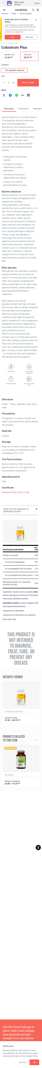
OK (34, 1062)
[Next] (36, 740)
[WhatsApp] (16, 95)
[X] (4, 95)
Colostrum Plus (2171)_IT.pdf (15, 492)
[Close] (3, 3)
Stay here (29, 37)
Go (13, 37)
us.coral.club (18, 32)
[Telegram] (10, 95)
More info (22, 1062)
